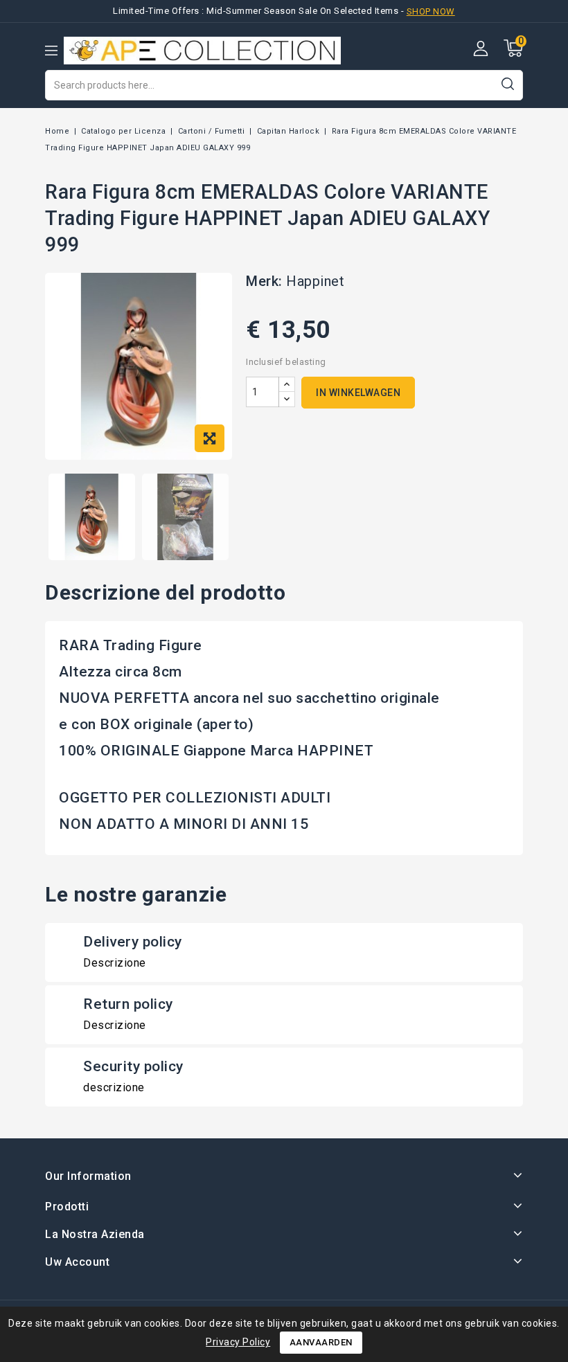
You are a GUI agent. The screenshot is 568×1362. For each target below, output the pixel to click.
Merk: (264, 281)
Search (507, 83)
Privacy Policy (238, 1341)
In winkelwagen (358, 392)
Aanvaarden (321, 1342)
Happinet (315, 281)
